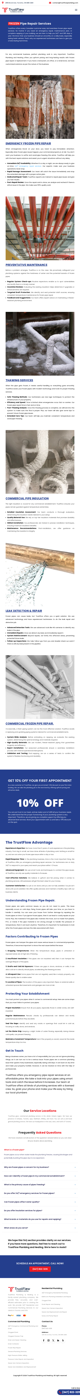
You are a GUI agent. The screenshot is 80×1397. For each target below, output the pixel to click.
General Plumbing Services (17, 1351)
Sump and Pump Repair (50, 1316)
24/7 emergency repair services (28, 166)
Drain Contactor (13, 1344)
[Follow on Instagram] (49, 1340)
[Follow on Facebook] (44, 1340)
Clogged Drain (13, 1332)
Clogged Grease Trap (15, 1336)
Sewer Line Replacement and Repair (54, 1312)
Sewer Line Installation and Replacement (22, 1367)
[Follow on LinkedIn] (58, 1340)
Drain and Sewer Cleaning (17, 1340)
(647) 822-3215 (47, 1328)
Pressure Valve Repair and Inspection (21, 1359)
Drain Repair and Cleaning (51, 1304)
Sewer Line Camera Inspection (52, 1308)
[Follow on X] (53, 1340)
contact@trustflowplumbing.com (65, 3)
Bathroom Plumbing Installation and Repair (56, 1297)
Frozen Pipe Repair (14, 1348)
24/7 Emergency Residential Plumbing (55, 1293)
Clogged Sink (46, 1300)
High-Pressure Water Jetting (17, 1355)
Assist (62, 1247)
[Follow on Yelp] (63, 1340)
